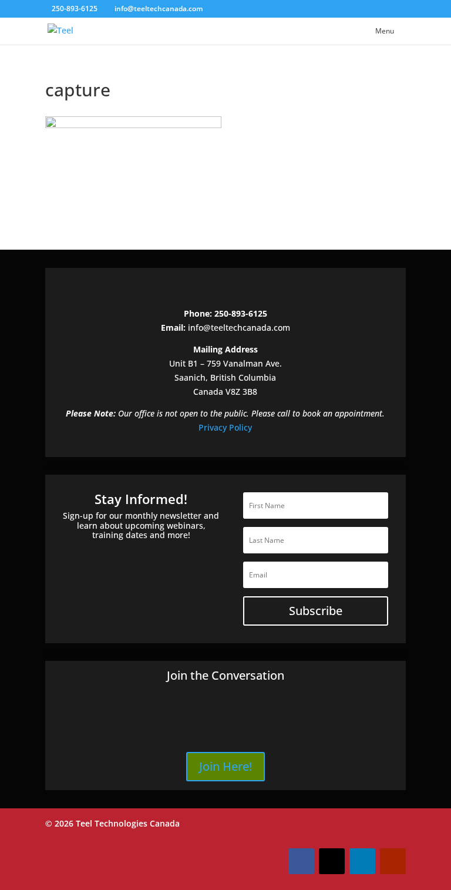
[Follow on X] (332, 861)
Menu (384, 31)
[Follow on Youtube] (393, 861)
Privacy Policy (225, 427)
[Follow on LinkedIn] (362, 861)
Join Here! (225, 766)
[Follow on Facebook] (301, 861)
